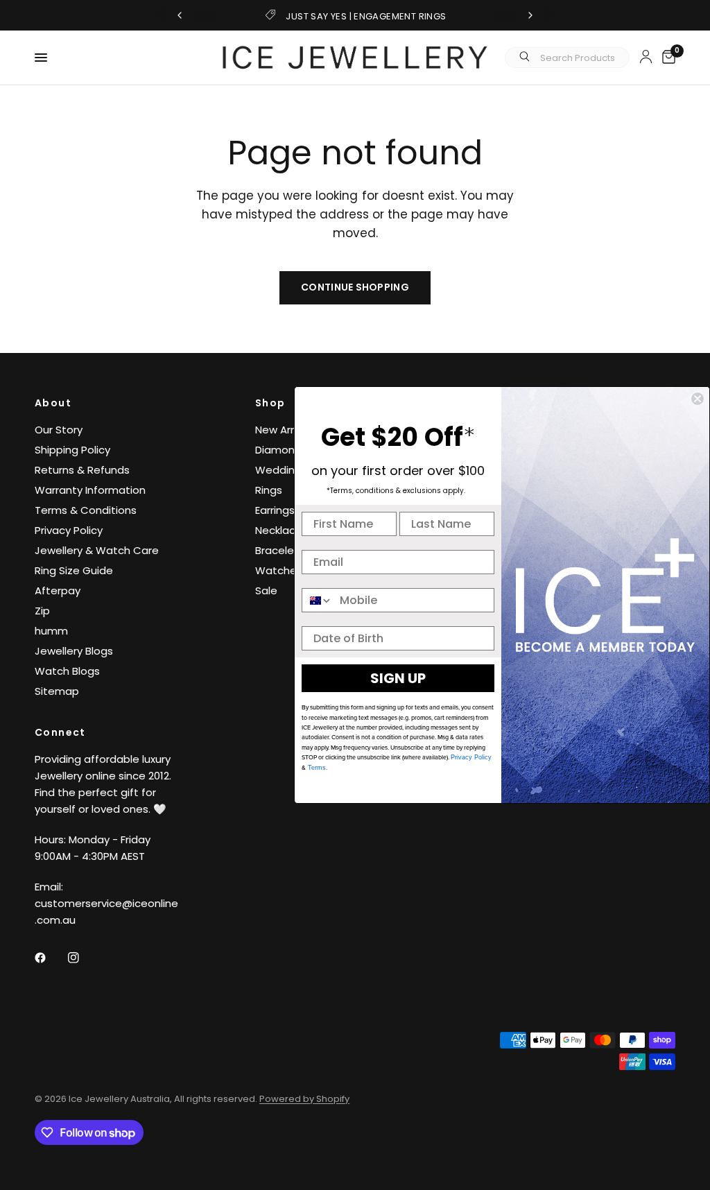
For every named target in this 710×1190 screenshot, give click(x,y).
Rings (268, 490)
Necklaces (281, 530)
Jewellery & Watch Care (97, 550)
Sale (266, 590)
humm (51, 630)
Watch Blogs (67, 671)
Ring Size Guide (74, 570)
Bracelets (279, 550)
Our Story (59, 429)
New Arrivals (285, 429)
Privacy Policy (69, 530)
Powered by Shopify (304, 1098)
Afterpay (57, 590)
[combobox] (317, 600)
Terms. (317, 767)
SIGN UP (398, 678)
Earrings (275, 510)
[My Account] (645, 56)
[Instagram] (83, 957)
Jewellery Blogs (74, 651)
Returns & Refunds (82, 470)
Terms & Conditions (86, 510)
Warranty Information (90, 490)
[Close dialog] (697, 399)
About (53, 403)
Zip (42, 610)
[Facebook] (50, 957)
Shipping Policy (72, 449)
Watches (278, 570)
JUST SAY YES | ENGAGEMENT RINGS (366, 16)
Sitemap (57, 691)
